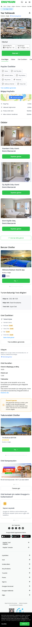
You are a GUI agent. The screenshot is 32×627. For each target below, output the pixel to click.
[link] (1, 6)
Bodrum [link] (18, 6)
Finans (4, 577)
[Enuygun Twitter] (16, 528)
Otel (3, 560)
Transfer (4, 573)
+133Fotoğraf (8, 36)
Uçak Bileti (5, 555)
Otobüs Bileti (6, 564)
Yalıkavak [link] (24, 6)
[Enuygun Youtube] (23, 528)
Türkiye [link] (8, 6)
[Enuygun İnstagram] (13, 528)
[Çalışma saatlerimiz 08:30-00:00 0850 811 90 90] (21, 1)
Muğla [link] (13, 6)
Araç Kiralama (6, 568)
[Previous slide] (3, 136)
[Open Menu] (29, 2)
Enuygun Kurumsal (7, 586)
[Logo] (8, 2)
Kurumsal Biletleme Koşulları (16, 605)
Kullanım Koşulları (23, 603)
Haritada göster (17, 97)
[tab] (5, 59)
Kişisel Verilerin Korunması (11, 603)
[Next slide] (28, 136)
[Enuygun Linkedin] (19, 528)
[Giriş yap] (25, 2)
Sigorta (4, 582)
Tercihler (4, 624)
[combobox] (9, 47)
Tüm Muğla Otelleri (7, 9)
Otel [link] (5, 6)
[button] (16, 28)
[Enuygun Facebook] (9, 528)
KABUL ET (24, 624)
